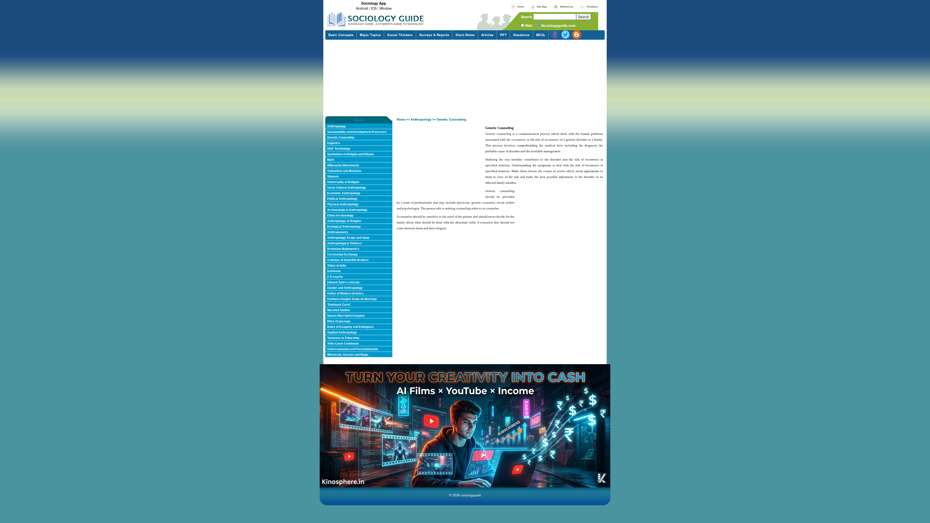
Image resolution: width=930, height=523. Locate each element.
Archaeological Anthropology (347, 210)
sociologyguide (471, 495)
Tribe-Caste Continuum (343, 343)
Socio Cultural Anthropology (346, 187)
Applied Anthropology (342, 332)
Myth (330, 160)
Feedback (592, 6)
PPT (503, 34)
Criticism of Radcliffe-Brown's (348, 260)
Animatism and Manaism (344, 171)
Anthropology (336, 126)
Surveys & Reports (434, 34)
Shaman (333, 176)
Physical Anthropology (342, 204)
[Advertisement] (465, 78)
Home (520, 6)
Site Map (542, 6)
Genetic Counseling (340, 137)
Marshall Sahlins (338, 310)
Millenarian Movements (343, 165)
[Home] (513, 6)
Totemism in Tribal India (343, 338)
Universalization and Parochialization (352, 349)
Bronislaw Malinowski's (343, 249)
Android (362, 8)
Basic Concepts (340, 34)
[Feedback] (582, 6)
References (566, 6)
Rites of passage (338, 321)
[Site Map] (533, 6)
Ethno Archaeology (340, 215)
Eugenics (333, 143)
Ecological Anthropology (344, 226)
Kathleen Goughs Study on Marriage (352, 299)
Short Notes (465, 34)
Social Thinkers (400, 34)
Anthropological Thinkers (344, 243)
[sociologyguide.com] (376, 19)
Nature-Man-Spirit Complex (346, 315)
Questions (521, 34)
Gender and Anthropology (345, 288)
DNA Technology (338, 148)
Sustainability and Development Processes (357, 132)
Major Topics (370, 34)
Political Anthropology (342, 198)
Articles (487, 34)
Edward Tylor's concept (343, 282)
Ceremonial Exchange (342, 254)
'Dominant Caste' (339, 304)
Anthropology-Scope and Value (348, 237)
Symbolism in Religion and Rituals (350, 154)
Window (386, 8)
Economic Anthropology (343, 193)
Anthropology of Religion (344, 221)
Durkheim (334, 271)
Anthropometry (337, 232)
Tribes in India (336, 265)
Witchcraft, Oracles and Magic (348, 354)
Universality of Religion (343, 182)
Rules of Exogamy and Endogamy (350, 327)
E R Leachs (335, 276)
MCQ (540, 34)
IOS (374, 8)
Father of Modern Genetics (345, 293)
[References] (556, 6)
